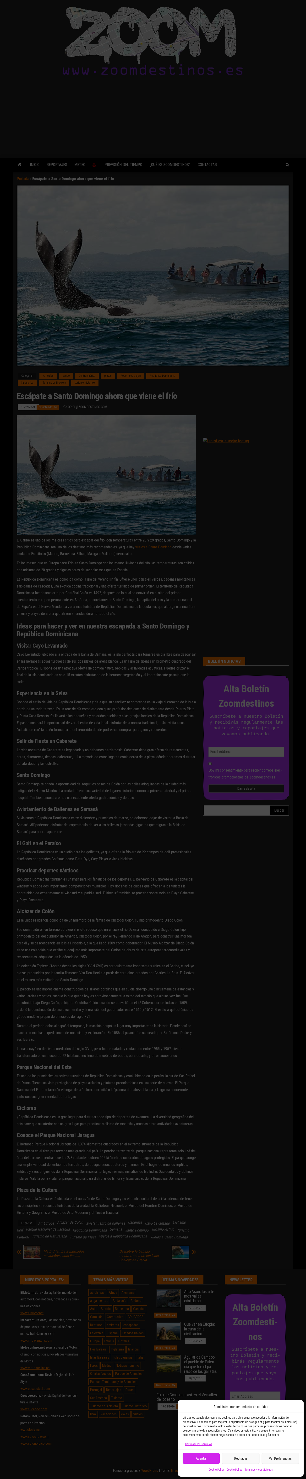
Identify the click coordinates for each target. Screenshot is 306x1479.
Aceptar (201, 1458)
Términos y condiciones (259, 1469)
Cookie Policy (216, 1469)
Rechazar (240, 1458)
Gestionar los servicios (198, 1444)
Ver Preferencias (280, 1458)
